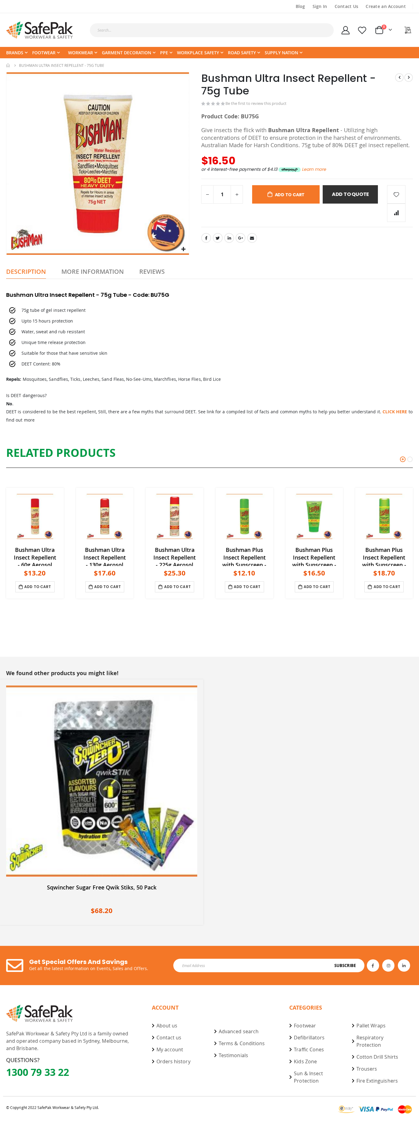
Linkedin (404, 965)
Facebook (206, 238)
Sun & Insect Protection (308, 1077)
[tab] (26, 272)
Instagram (388, 965)
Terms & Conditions (242, 1043)
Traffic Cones (309, 1049)
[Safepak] (39, 30)
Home (8, 65)
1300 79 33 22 (37, 1072)
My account (169, 1049)
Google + (240, 238)
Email (252, 238)
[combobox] (212, 30)
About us (167, 1025)
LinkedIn (229, 238)
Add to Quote (350, 194)
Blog (300, 6)
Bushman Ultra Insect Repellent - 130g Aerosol (104, 556)
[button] (183, 249)
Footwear (305, 1025)
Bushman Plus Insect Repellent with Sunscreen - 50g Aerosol (244, 556)
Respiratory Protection (370, 1041)
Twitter (218, 238)
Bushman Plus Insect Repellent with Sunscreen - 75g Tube (314, 556)
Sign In (320, 6)
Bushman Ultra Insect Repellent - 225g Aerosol (174, 556)
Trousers (366, 1068)
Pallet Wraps (371, 1025)
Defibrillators (309, 1037)
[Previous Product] (399, 77)
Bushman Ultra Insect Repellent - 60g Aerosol (35, 556)
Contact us (169, 1037)
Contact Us (347, 6)
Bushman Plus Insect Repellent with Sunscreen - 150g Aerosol (384, 556)
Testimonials (233, 1055)
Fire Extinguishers (377, 1080)
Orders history (173, 1061)
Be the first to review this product (255, 103)
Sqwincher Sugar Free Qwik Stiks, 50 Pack (101, 887)
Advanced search (239, 1031)
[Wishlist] (362, 30)
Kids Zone (305, 1061)
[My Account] (345, 30)
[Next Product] (408, 77)
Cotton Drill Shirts (377, 1056)
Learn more (314, 169)
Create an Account (386, 6)
